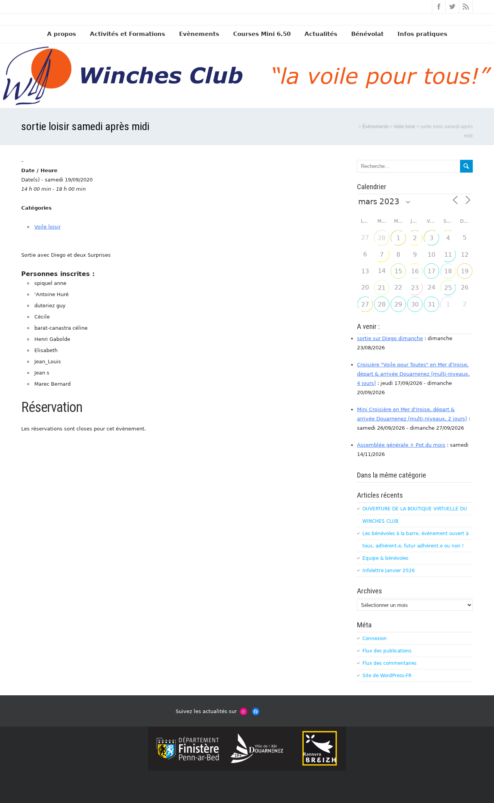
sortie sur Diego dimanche (390, 338)
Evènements (199, 33)
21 (382, 287)
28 (382, 238)
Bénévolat (367, 33)
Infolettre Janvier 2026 (388, 570)
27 (365, 304)
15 (398, 271)
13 (365, 271)
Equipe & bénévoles (385, 558)
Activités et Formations (127, 33)
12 (465, 254)
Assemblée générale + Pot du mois (401, 445)
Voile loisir (47, 227)
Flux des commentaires (389, 663)
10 (431, 254)
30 (415, 304)
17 (431, 271)
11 (448, 254)
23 (415, 287)
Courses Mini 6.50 (262, 33)
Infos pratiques (422, 33)
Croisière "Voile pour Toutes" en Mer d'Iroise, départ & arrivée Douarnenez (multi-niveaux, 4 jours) (413, 374)
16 (415, 271)
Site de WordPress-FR (386, 675)
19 (465, 271)
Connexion (374, 638)
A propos (61, 33)
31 (431, 304)
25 (448, 287)
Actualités (321, 33)
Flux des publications (386, 651)
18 (448, 271)
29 (398, 304)
